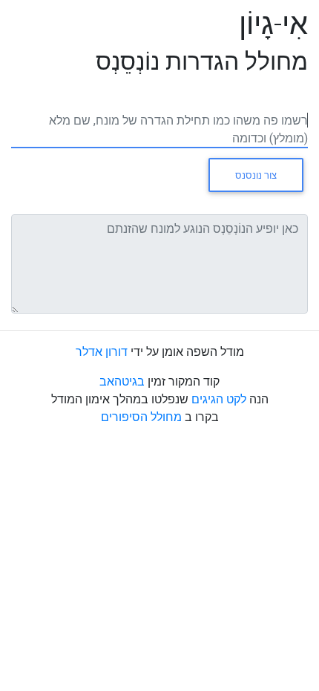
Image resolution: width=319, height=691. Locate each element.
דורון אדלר (102, 351)
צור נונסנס (256, 175)
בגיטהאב (122, 381)
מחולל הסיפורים (141, 416)
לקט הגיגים (217, 398)
